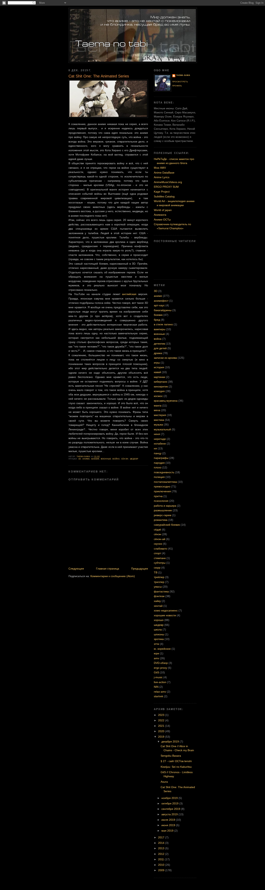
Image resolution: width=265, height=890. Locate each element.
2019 (161, 736)
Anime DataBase (164, 172)
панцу (157, 453)
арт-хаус (159, 305)
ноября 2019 (169, 798)
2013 (161, 848)
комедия (159, 391)
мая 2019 (167, 830)
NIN (156, 686)
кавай (157, 372)
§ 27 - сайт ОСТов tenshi (176, 761)
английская (129, 294)
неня (157, 434)
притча (158, 496)
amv (156, 658)
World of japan (163, 210)
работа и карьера (165, 505)
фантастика (161, 591)
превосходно (162, 486)
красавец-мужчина (166, 400)
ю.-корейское (162, 648)
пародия (159, 462)
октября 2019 (170, 803)
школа (158, 629)
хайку (157, 601)
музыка (158, 424)
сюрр (157, 567)
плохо (157, 467)
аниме (86, 459)
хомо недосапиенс (166, 610)
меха (157, 410)
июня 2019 (168, 825)
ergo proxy (160, 667)
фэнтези (159, 596)
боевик (95, 459)
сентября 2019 (171, 808)
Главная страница (107, 568)
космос (158, 396)
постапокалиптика (165, 481)
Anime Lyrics (161, 177)
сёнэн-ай (159, 539)
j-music (158, 677)
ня (155, 448)
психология (161, 500)
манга (157, 405)
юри (156, 653)
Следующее (76, 568)
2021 (161, 725)
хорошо (159, 620)
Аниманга (160, 214)
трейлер (159, 577)
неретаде (160, 438)
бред (157, 319)
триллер (159, 581)
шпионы (159, 634)
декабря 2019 (170, 741)
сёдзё (157, 529)
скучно (158, 543)
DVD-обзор (161, 662)
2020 (161, 731)
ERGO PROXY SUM (166, 186)
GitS (156, 672)
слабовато (160, 548)
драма (158, 353)
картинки (159, 377)
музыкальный (162, 429)
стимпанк (160, 558)
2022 (161, 720)
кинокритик (161, 386)
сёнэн (124, 459)
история (159, 367)
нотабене (160, 443)
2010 (161, 864)
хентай (158, 605)
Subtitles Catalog (164, 196)
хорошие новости (165, 615)
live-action (160, 682)
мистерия (160, 415)
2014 (161, 842)
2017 (161, 837)
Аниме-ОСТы (162, 219)
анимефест (161, 300)
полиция (159, 476)
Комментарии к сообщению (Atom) (112, 576)
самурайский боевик (167, 524)
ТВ (155, 572)
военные (106, 459)
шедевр (134, 459)
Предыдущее (139, 568)
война (116, 459)
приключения (162, 491)
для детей (160, 348)
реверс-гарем (162, 515)
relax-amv (160, 691)
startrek (158, 696)
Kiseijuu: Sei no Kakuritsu (176, 766)
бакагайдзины (162, 310)
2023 (161, 714)
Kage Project (162, 191)
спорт (157, 553)
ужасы (158, 586)
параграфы (161, 457)
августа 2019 (169, 814)
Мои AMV (160, 167)
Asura (164, 781)
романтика (160, 519)
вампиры (159, 329)
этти (156, 643)
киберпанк (160, 381)
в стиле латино (163, 324)
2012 (161, 853)
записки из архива (165, 357)
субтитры (159, 562)
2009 (161, 870)
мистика (159, 419)
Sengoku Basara (171, 755)
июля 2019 (168, 819)
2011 (161, 859)
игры (157, 362)
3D (79, 459)
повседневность (164, 472)
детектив (159, 343)
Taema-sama (183, 75)
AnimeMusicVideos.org (168, 182)
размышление (163, 510)
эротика (159, 639)
